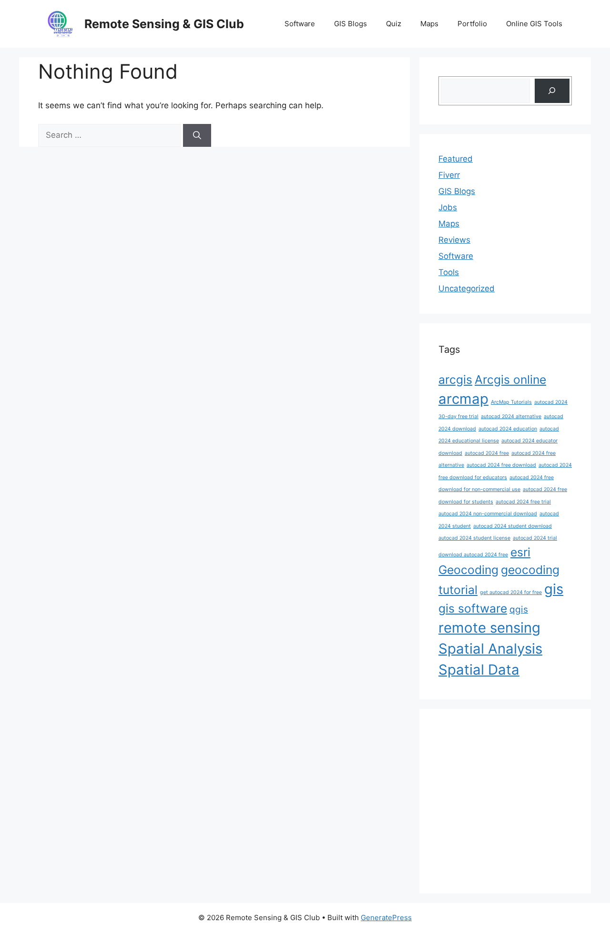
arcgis (455, 379)
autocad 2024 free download (501, 465)
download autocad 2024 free (473, 555)
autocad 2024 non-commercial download (487, 514)
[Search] (197, 135)
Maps (429, 23)
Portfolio (472, 23)
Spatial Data (478, 669)
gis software (472, 608)
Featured (455, 159)
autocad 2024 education (507, 429)
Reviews (454, 240)
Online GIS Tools (534, 23)
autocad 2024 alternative (511, 416)
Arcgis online (510, 379)
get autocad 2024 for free (511, 592)
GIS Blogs (350, 23)
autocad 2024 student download (512, 526)
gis (553, 589)
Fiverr (449, 175)
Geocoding (468, 570)
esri (520, 552)
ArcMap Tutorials (511, 402)
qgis (518, 609)
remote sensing (489, 627)
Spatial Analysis (490, 648)
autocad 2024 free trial (523, 502)
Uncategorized (466, 288)
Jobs (447, 207)
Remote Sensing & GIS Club (164, 24)
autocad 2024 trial (535, 538)
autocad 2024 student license (474, 538)
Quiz (393, 23)
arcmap (463, 398)
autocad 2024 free (487, 453)
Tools (448, 272)
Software (300, 23)
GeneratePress (386, 917)
